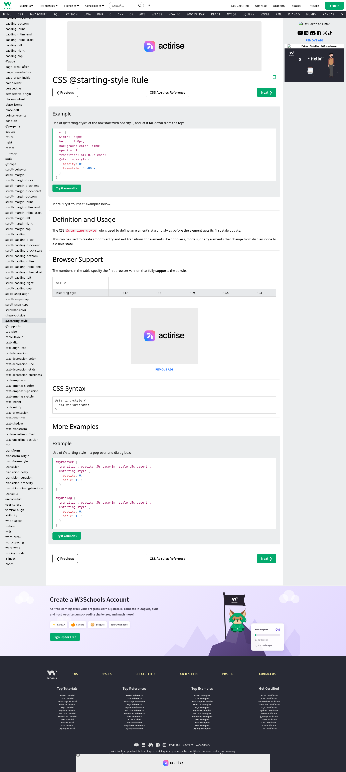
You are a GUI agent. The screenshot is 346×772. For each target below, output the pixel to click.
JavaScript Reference (134, 701)
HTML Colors (134, 719)
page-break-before (18, 72)
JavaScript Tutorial (67, 701)
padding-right (15, 50)
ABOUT (188, 745)
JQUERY (248, 14)
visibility (11, 515)
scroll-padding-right (19, 283)
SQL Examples (202, 707)
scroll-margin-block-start (23, 191)
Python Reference (134, 707)
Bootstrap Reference (134, 713)
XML (279, 14)
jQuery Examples (202, 728)
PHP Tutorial (67, 719)
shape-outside (15, 315)
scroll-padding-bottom (21, 256)
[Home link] (7, 5)
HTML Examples (202, 695)
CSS (20, 14)
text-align (12, 342)
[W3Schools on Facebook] (319, 33)
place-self (12, 110)
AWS (142, 14)
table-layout (14, 337)
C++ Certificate (269, 722)
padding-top (14, 56)
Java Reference (134, 722)
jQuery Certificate (269, 716)
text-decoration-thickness (23, 375)
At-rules (167, 92)
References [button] (48, 6)
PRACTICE (228, 674)
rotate (9, 148)
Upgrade (261, 6)
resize (9, 137)
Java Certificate (269, 719)
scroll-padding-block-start (23, 250)
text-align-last (15, 348)
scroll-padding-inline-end (23, 267)
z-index (10, 558)
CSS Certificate (269, 698)
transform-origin (17, 456)
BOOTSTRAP (196, 14)
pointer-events (15, 115)
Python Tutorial (67, 710)
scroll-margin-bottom (21, 196)
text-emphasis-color (19, 385)
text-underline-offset (20, 434)
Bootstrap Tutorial (67, 716)
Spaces (296, 6)
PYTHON (71, 14)
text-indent (13, 402)
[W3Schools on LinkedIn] (306, 33)
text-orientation (16, 413)
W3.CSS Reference (134, 710)
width (9, 531)
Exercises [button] (70, 6)
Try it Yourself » (66, 188)
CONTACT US (267, 674)
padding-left (13, 45)
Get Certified (240, 6)
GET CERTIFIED (145, 674)
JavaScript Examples (202, 701)
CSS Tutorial (67, 698)
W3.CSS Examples (202, 713)
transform (12, 450)
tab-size (11, 331)
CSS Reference (134, 698)
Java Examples (202, 722)
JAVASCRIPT (38, 14)
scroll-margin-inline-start (23, 213)
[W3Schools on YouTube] (300, 33)
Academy (279, 6)
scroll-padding (15, 234)
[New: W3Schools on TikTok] (330, 33)
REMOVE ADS (164, 369)
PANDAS (328, 14)
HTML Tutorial (67, 695)
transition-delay (16, 472)
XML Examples (202, 725)
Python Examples (202, 710)
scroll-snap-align (17, 294)
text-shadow (14, 423)
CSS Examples (202, 698)
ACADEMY (203, 745)
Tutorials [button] (24, 6)
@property (12, 126)
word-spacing (14, 542)
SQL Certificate (269, 707)
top (7, 445)
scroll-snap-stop (17, 299)
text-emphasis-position (21, 391)
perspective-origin (18, 94)
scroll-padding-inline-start (24, 272)
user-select (13, 504)
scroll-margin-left (17, 218)
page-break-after (17, 67)
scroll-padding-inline (19, 261)
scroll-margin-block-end (22, 186)
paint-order (13, 83)
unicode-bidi (13, 499)
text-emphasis (15, 380)
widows (10, 526)
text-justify (13, 407)
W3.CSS (157, 14)
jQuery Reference (134, 728)
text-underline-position (21, 440)
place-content (15, 99)
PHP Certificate (269, 713)
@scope (10, 164)
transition (12, 467)
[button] (140, 5)
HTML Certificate (269, 695)
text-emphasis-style (19, 396)
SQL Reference (134, 704)
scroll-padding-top (18, 288)
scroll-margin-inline (19, 202)
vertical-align (14, 510)
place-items (13, 104)
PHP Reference (134, 716)
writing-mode (14, 553)
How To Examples (202, 704)
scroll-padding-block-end (22, 245)
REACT (216, 14)
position (11, 121)
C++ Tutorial (67, 725)
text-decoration (16, 353)
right (8, 142)
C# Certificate (269, 725)
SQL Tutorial (67, 707)
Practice (313, 6)
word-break (13, 537)
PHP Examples (202, 719)
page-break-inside (17, 77)
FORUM (174, 745)
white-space (13, 521)
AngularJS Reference (134, 725)
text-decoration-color (20, 358)
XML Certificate (269, 728)
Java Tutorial (67, 722)
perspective (13, 88)
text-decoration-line (19, 364)
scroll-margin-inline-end (22, 207)
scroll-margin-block (19, 180)
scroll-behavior (15, 169)
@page (10, 61)
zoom (9, 564)
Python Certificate (269, 710)
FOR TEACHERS (188, 674)
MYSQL (232, 14)
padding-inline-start (19, 40)
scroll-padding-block (19, 240)
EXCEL (265, 14)
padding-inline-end (18, 34)
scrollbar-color (15, 310)
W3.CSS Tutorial (67, 713)
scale (8, 159)
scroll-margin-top (18, 229)
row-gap (11, 153)
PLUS (74, 674)
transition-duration (18, 477)
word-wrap (12, 548)
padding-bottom (17, 23)
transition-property (19, 483)
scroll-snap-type (16, 304)
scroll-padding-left (18, 277)
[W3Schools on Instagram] (324, 33)
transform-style (16, 461)
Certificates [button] (93, 6)
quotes (10, 132)
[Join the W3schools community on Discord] (313, 33)
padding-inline (15, 29)
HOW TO (175, 14)
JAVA (87, 14)
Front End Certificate (269, 704)
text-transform (16, 429)
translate (11, 494)
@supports (13, 326)
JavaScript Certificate (269, 701)
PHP (100, 14)
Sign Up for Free (64, 637)
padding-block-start (19, 18)
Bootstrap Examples (202, 716)
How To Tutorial (67, 704)
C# (131, 14)
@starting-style (16, 321)
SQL (56, 14)
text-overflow (15, 418)
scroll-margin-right (19, 223)
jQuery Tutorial (67, 728)
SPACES (107, 674)
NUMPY (311, 14)
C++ (120, 14)
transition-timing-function (24, 488)
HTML (7, 14)
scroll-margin (14, 175)
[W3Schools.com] (52, 676)
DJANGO (294, 14)
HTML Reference (134, 695)
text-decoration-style (20, 369)
